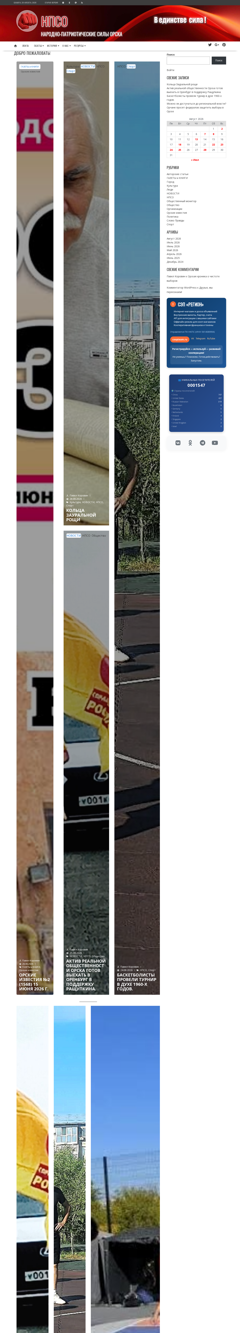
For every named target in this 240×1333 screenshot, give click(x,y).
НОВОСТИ (88, 66)
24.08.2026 (126, 970)
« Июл (195, 159)
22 (213, 144)
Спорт (71, 71)
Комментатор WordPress (182, 287)
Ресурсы (79, 45)
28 (204, 149)
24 (171, 149)
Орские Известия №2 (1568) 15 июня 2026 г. (34, 982)
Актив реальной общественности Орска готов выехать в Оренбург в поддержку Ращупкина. (86, 975)
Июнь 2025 (173, 258)
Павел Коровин (31, 960)
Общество (99, 536)
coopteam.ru (179, 339)
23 (221, 144)
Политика (172, 216)
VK (192, 338)
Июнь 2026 (173, 246)
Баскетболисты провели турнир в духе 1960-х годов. (136, 982)
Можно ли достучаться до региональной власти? (196, 103)
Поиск (171, 54)
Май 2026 (172, 250)
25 (179, 149)
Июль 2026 (173, 242)
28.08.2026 (76, 498)
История (52, 45)
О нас (65, 45)
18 (179, 144)
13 (196, 139)
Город (170, 181)
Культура (73, 66)
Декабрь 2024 (175, 261)
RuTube (211, 338)
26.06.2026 (27, 963)
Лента (25, 45)
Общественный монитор (181, 201)
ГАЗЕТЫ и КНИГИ (30, 66)
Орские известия (30, 71)
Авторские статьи (177, 174)
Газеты (38, 45)
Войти (170, 70)
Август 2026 (174, 238)
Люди (170, 189)
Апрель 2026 (174, 254)
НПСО (54, 21)
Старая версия (51, 2)
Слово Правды (175, 220)
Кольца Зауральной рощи (81, 514)
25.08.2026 (76, 953)
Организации (174, 209)
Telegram (200, 338)
